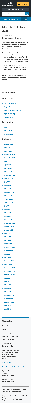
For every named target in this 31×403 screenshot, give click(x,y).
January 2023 (8, 220)
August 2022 (8, 230)
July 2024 (7, 182)
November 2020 (9, 271)
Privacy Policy (6, 343)
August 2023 (8, 202)
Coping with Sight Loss (10, 336)
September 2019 (9, 302)
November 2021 (9, 251)
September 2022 (9, 227)
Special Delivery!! (10, 114)
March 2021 (8, 257)
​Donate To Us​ (22, 4)
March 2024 (8, 189)
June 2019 (7, 305)
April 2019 (7, 309)
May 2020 (7, 285)
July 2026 (7, 148)
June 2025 (7, 161)
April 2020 (7, 288)
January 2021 (8, 264)
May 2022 (7, 237)
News (18, 19)
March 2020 (8, 292)
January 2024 (8, 196)
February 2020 (9, 295)
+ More (24, 19)
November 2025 (9, 158)
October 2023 (8, 199)
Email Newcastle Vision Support (13, 367)
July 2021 (7, 254)
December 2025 (9, 154)
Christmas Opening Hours (13, 110)
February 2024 (9, 192)
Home (5, 19)
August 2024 (8, 178)
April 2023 (7, 209)
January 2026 (8, 151)
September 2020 (9, 275)
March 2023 (8, 213)
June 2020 (7, 281)
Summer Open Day (10, 103)
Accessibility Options (15, 9)
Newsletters (8, 134)
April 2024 (7, 185)
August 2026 (8, 144)
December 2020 (9, 268)
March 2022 (8, 240)
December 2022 (9, 223)
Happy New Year (10, 107)
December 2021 (9, 247)
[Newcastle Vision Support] (7, 2)
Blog (5, 127)
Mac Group (8, 131)
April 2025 (7, 165)
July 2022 (7, 233)
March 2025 (8, 168)
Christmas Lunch (10, 117)
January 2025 (8, 172)
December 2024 (9, 175)
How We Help (6, 333)
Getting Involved (8, 340)
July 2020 (7, 278)
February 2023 (9, 216)
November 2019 (9, 299)
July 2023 (7, 206)
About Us (12, 19)
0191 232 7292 (6, 363)
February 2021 (9, 261)
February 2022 (9, 244)
